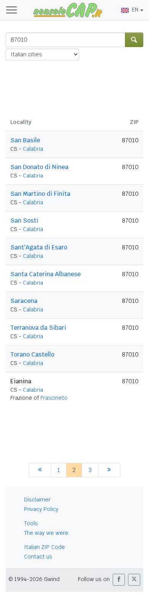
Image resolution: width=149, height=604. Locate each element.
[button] (119, 580)
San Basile (25, 140)
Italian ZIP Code (44, 547)
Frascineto (54, 397)
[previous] (40, 470)
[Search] (134, 40)
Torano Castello (32, 354)
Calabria (33, 148)
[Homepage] (67, 9)
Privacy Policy (41, 509)
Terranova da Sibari (38, 328)
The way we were (46, 532)
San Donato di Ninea (39, 167)
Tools (31, 523)
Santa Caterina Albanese (45, 274)
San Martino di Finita (40, 194)
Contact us (38, 556)
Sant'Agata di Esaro (38, 247)
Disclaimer (37, 499)
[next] (109, 470)
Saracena (23, 301)
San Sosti (24, 221)
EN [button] (135, 9)
